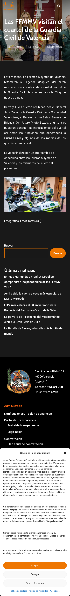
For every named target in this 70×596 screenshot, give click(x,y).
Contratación (13, 439)
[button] (65, 453)
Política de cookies (18, 591)
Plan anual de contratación (25, 444)
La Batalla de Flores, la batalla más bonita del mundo (33, 331)
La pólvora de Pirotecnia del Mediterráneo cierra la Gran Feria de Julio (32, 319)
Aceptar (35, 565)
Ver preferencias (35, 583)
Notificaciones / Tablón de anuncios (28, 413)
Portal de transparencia (23, 425)
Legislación (14, 431)
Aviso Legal (55, 591)
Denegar (35, 574)
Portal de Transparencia (20, 420)
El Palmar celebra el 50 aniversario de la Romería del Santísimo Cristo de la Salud (30, 307)
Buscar (9, 245)
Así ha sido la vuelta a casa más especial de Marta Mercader (32, 296)
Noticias (33, 46)
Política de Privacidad (38, 591)
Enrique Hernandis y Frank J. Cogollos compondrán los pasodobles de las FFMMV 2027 (32, 282)
